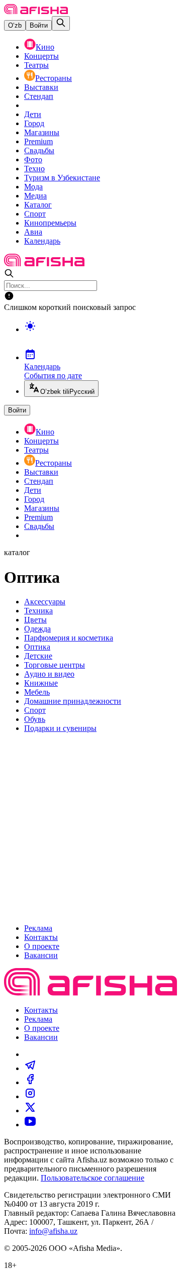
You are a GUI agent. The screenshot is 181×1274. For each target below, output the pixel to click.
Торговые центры (54, 665)
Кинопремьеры (50, 223)
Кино (45, 47)
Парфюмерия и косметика (68, 637)
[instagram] (30, 1096)
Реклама (38, 928)
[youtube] (30, 1124)
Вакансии (41, 955)
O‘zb (15, 25)
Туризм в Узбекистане (62, 177)
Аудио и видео (49, 674)
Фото (33, 159)
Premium (38, 141)
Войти (39, 25)
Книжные (41, 683)
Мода (33, 186)
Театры (36, 65)
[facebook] (30, 1082)
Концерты (41, 56)
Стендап (38, 96)
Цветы (35, 619)
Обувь (34, 719)
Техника (38, 610)
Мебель (37, 692)
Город (34, 123)
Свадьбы (39, 150)
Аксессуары (44, 601)
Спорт (35, 213)
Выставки (41, 87)
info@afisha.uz (53, 1231)
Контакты (41, 937)
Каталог (38, 204)
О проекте (41, 946)
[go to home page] (36, 11)
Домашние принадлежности (72, 701)
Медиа (35, 195)
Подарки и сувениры (60, 728)
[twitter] (30, 1110)
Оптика (37, 647)
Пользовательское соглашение (92, 1178)
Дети (32, 114)
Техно (34, 168)
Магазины (41, 132)
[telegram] (30, 1068)
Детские (38, 656)
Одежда (37, 628)
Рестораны (53, 78)
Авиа (33, 232)
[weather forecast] (100, 336)
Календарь (42, 241)
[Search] (61, 23)
